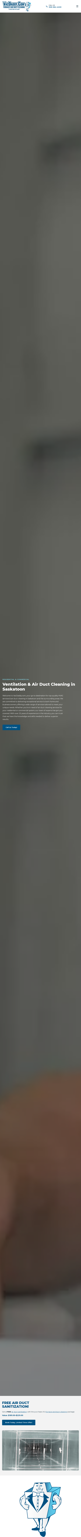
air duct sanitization (19, 1412)
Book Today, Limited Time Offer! (18, 1422)
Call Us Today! (11, 727)
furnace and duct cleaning (56, 1412)
